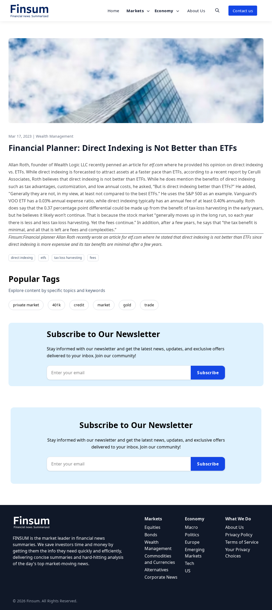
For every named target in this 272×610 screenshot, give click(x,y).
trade (149, 304)
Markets (135, 10)
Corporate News (160, 577)
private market (26, 304)
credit (79, 304)
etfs (43, 257)
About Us (196, 10)
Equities (152, 527)
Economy (165, 10)
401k (56, 304)
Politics (192, 535)
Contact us (243, 10)
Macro (191, 527)
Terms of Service (241, 542)
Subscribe (208, 373)
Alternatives (156, 570)
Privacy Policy (238, 535)
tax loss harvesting (68, 257)
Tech (189, 563)
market (103, 304)
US (187, 571)
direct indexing (22, 257)
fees (93, 257)
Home (113, 10)
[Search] (217, 10)
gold (127, 304)
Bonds (150, 535)
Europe (192, 542)
